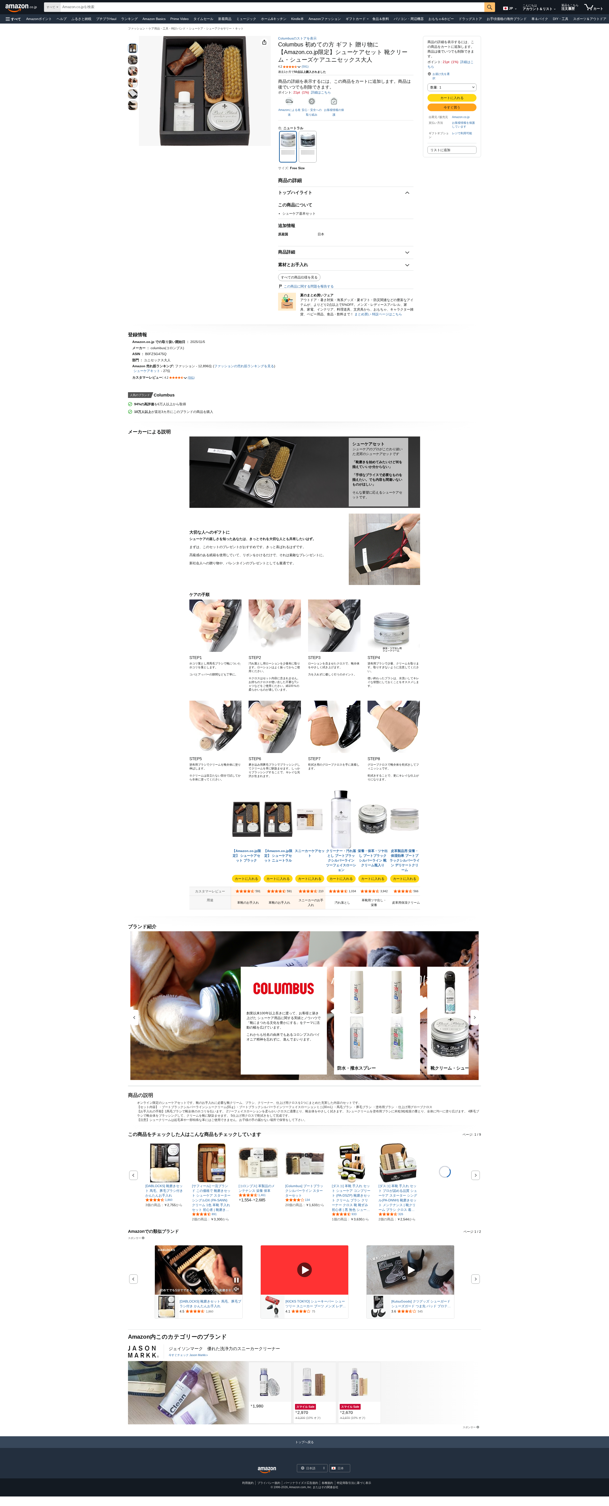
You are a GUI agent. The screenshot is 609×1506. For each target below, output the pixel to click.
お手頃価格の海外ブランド (507, 19)
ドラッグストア (470, 19)
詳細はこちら (321, 92)
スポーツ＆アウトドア (589, 19)
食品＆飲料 (380, 19)
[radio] (132, 48)
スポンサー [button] (134, 1237)
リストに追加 (440, 150)
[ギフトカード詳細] (368, 19)
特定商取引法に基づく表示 (354, 1483)
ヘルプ (62, 19)
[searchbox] (272, 7)
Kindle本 (297, 19)
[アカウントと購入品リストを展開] (555, 9)
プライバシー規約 (268, 1483)
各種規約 (327, 1483)
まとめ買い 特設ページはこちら (378, 314)
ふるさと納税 (81, 19)
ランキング (129, 19)
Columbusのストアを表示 (297, 38)
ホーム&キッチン (273, 19)
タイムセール (203, 19)
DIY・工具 (560, 19)
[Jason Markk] (143, 1351)
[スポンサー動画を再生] (304, 1270)
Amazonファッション (325, 19)
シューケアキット (146, 371)
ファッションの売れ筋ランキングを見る (244, 366)
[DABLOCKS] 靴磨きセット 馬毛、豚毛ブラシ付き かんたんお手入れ (210, 1303)
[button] (13, 19)
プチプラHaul (106, 19)
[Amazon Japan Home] (267, 1470)
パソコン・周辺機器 (409, 19)
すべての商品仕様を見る (299, 277)
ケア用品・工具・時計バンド (167, 28)
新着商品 (224, 19)
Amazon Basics (154, 19)
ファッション (136, 28)
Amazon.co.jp (461, 117)
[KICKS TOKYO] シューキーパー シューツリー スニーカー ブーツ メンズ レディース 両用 (315, 1303)
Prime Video (179, 19)
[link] (165, 1191)
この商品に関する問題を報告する (309, 286)
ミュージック (246, 19)
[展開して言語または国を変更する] (516, 9)
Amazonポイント (39, 19)
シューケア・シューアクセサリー (210, 28)
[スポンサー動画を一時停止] (236, 1280)
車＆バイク (539, 19)
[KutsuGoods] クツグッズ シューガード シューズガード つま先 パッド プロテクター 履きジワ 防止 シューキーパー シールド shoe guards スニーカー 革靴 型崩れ (421, 1303)
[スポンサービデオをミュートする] (236, 1289)
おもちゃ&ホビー (441, 19)
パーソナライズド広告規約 (301, 1483)
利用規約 (248, 1483)
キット (239, 28)
